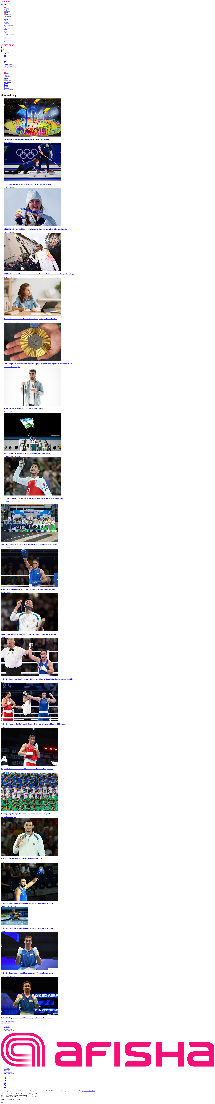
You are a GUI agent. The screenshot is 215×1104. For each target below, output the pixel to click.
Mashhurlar (7, 11)
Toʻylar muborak (8, 25)
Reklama (6, 1026)
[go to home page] (6, 2)
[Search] (9, 4)
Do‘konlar (6, 28)
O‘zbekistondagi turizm (10, 34)
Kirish (6, 4)
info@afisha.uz (36, 1097)
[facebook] (5, 1081)
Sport (5, 37)
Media (5, 32)
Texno (5, 29)
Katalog (6, 35)
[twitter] (5, 1085)
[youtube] (5, 1088)
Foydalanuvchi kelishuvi (88, 1091)
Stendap (6, 19)
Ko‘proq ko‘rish (5, 1023)
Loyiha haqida (8, 1029)
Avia (5, 40)
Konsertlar (7, 9)
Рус (2, 4)
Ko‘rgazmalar (7, 16)
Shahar (6, 22)
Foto (5, 26)
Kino (7, 8)
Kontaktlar (7, 1027)
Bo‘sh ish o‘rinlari (9, 1030)
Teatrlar (6, 12)
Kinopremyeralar (8, 38)
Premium (6, 23)
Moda (5, 31)
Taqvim (6, 41)
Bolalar (6, 20)
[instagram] (5, 1083)
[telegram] (5, 1078)
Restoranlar (9, 14)
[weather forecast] (109, 58)
